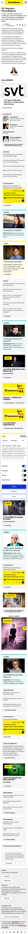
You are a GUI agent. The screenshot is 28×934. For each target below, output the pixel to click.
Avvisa (14, 496)
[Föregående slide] (2, 95)
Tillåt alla (14, 486)
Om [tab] (23, 440)
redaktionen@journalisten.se (11, 755)
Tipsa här (8, 753)
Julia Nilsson (7, 24)
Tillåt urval (14, 491)
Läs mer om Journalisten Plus (11, 917)
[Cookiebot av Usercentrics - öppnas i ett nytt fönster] (20, 436)
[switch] (24, 471)
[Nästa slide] (26, 95)
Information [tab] (14, 440)
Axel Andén (15, 922)
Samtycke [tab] (5, 440)
